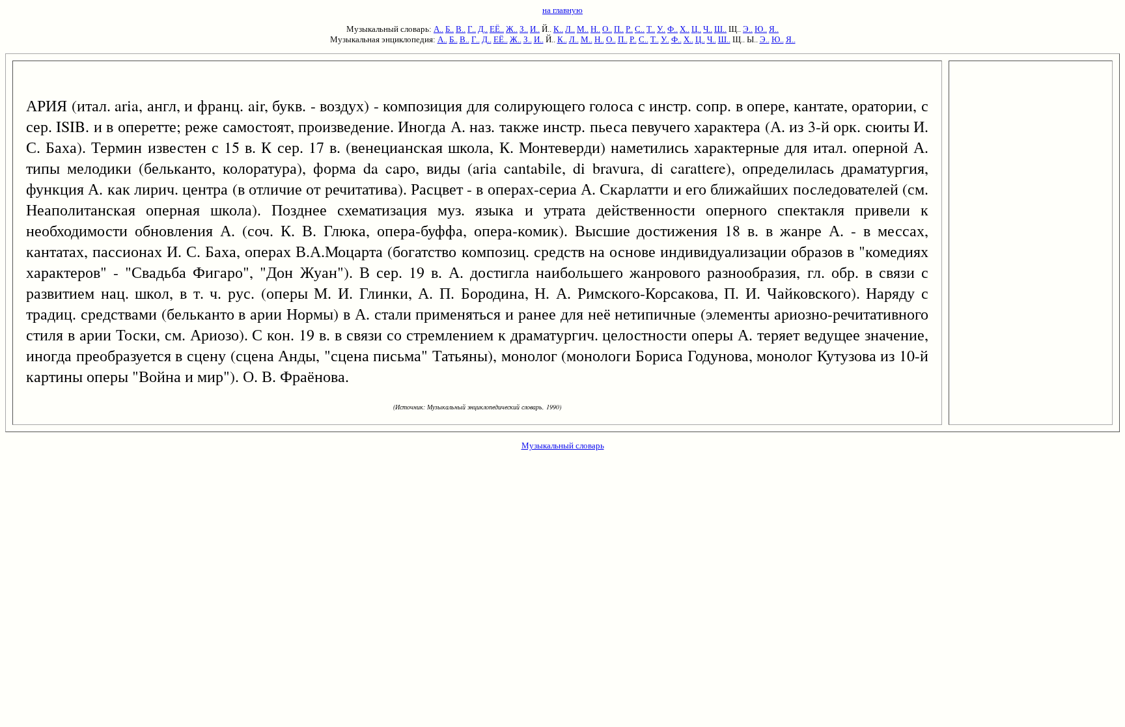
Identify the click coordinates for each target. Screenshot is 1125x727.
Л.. (570, 29)
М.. (583, 29)
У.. (661, 29)
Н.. (595, 29)
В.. (460, 29)
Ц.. (696, 29)
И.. (535, 29)
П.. (619, 29)
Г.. (471, 29)
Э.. (748, 29)
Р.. (629, 29)
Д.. (483, 29)
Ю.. (761, 29)
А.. (438, 29)
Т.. (650, 29)
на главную (562, 10)
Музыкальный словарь (562, 445)
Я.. (774, 29)
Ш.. (720, 29)
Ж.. (512, 29)
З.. (524, 29)
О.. (607, 29)
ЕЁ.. (497, 29)
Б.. (449, 29)
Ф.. (672, 29)
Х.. (684, 29)
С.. (640, 29)
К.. (558, 29)
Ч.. (707, 29)
